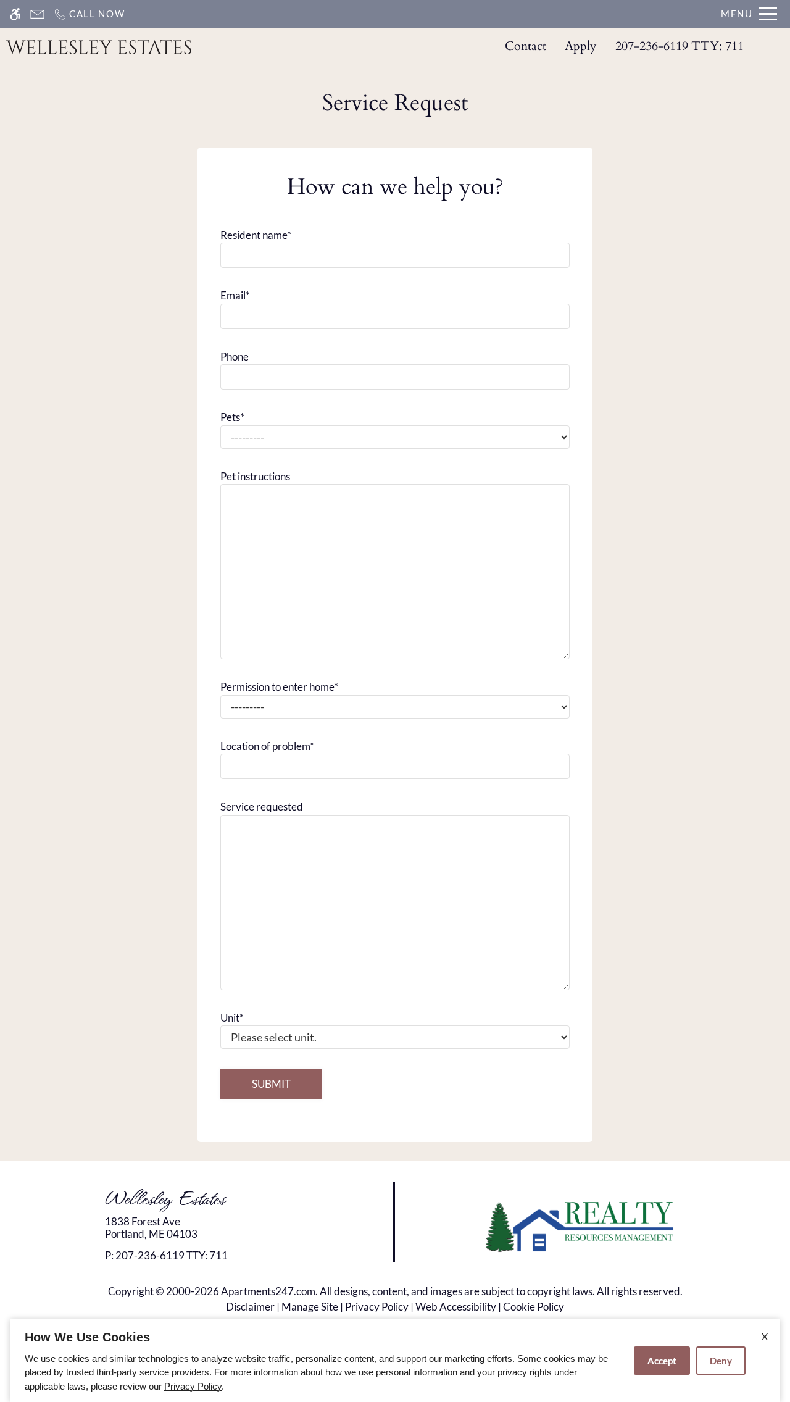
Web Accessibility (455, 1306)
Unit (232, 1017)
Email (235, 295)
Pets (232, 417)
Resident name (255, 234)
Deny (721, 1360)
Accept (661, 1360)
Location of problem (267, 746)
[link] (198, 1228)
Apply (581, 46)
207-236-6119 (679, 46)
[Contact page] (37, 14)
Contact (525, 46)
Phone (234, 356)
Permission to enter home (279, 686)
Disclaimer (250, 1306)
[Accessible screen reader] (15, 14)
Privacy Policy (377, 1306)
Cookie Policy (533, 1306)
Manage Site (309, 1306)
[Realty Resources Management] (582, 1225)
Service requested (261, 806)
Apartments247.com (268, 1291)
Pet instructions (255, 476)
